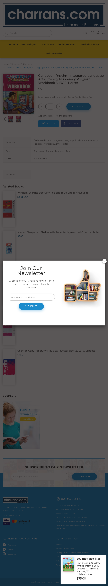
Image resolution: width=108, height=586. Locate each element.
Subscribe (31, 306)
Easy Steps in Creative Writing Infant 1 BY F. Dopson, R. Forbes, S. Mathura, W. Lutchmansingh (88, 568)
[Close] (104, 261)
